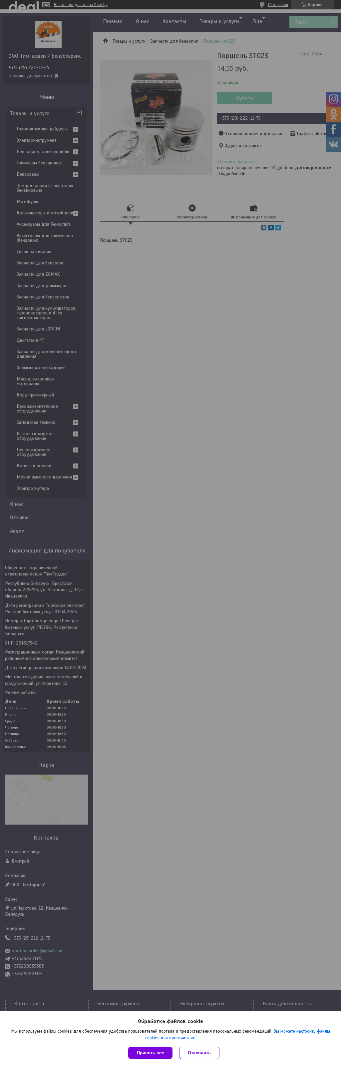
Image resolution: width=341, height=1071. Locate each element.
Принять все (150, 1052)
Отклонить (199, 1052)
